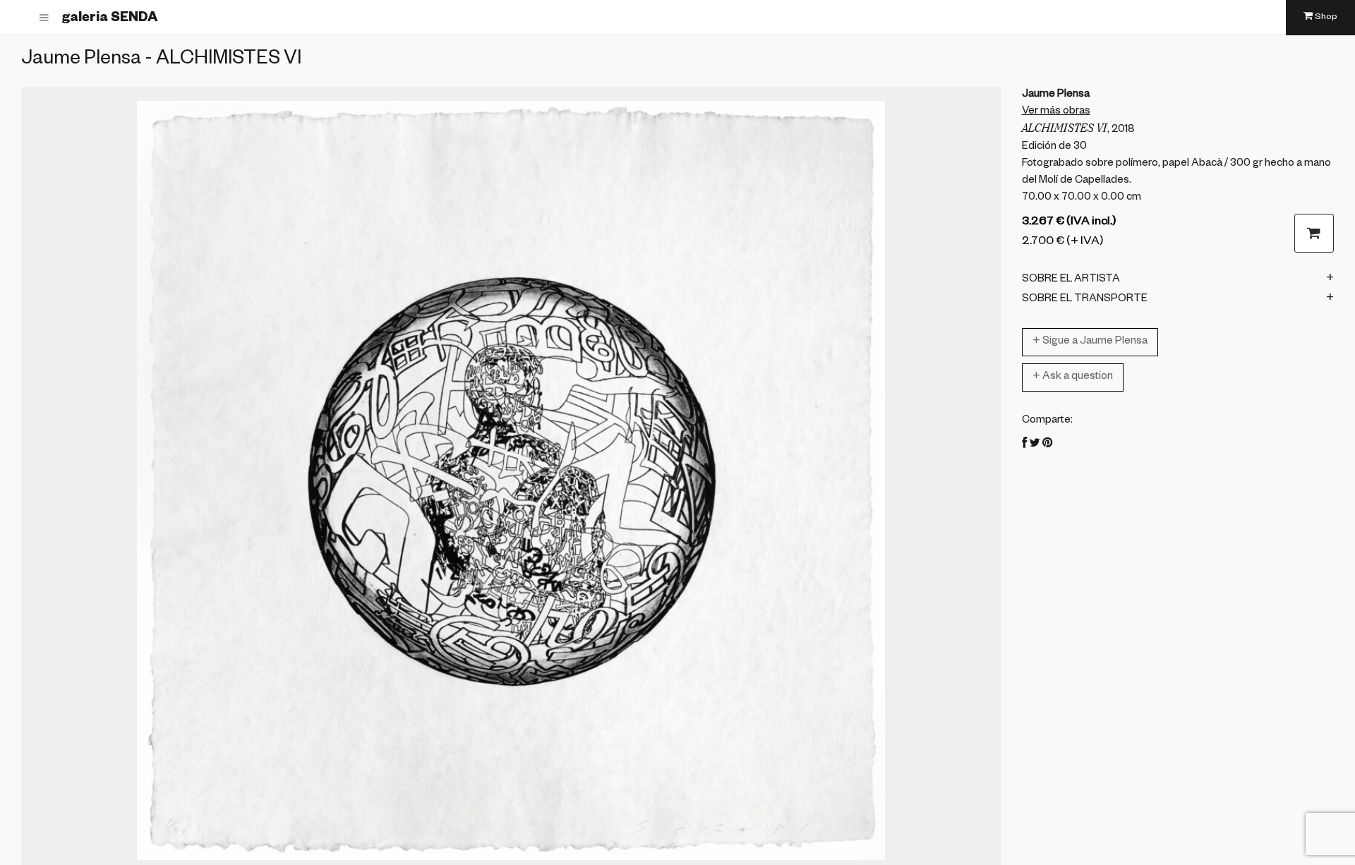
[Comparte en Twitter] (1034, 445)
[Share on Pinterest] (1047, 445)
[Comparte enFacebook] (1024, 445)
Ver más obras (1056, 112)
